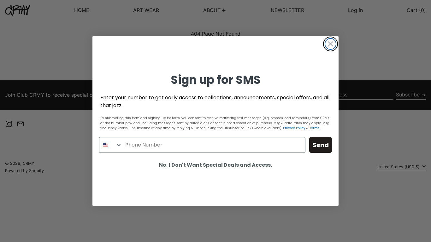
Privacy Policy (294, 128)
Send (320, 145)
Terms (315, 128)
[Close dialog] (330, 43)
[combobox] (110, 145)
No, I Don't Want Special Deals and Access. (215, 165)
